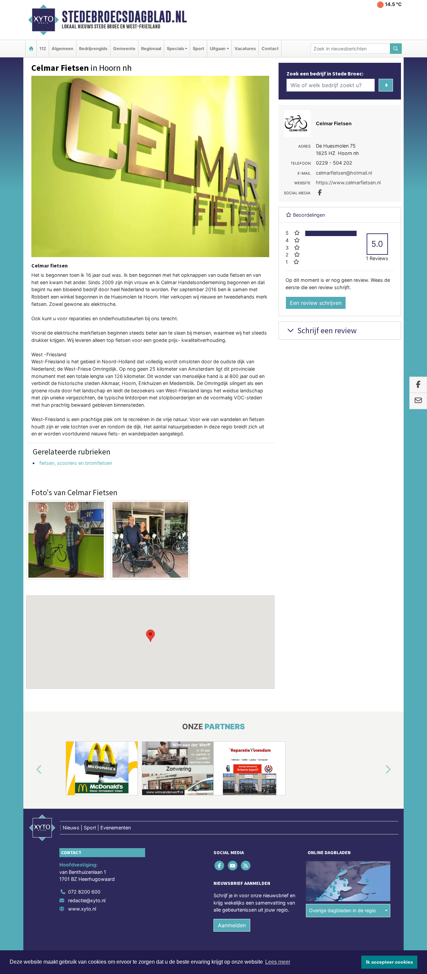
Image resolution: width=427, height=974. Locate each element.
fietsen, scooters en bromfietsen (75, 463)
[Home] (31, 48)
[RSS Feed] (246, 865)
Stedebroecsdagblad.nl (124, 17)
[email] (418, 401)
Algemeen (62, 48)
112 (42, 48)
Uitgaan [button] (218, 48)
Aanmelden (232, 925)
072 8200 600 (84, 892)
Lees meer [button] (277, 962)
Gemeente (124, 48)
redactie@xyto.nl (86, 900)
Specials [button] (175, 48)
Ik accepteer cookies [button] (389, 962)
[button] (150, 635)
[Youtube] (233, 865)
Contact (270, 48)
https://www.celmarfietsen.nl (348, 182)
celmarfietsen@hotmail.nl (344, 173)
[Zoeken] (396, 48)
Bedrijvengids (93, 48)
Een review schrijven (316, 303)
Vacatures (245, 48)
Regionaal (151, 48)
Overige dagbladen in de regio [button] (342, 910)
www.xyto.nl (82, 909)
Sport (198, 48)
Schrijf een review (326, 330)
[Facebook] (220, 865)
